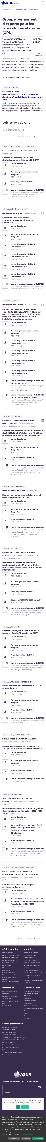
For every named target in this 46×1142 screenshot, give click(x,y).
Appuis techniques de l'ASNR (33, 1008)
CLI (25, 1011)
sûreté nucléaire (26, 105)
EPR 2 (26, 967)
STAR (23, 735)
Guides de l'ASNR (8, 962)
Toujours (25, 1107)
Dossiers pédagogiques (9, 991)
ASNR (17, 91)
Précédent (23, 136)
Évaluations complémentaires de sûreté (33, 981)
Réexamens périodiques (32, 962)
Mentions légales (26, 1134)
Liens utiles (27, 1018)
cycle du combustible (19, 70)
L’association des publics (10, 957)
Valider (8, 1092)
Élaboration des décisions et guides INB (11, 978)
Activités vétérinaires (9, 1034)
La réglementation (8, 952)
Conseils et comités (30, 1005)
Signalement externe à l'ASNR (12, 1052)
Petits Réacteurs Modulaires (33, 965)
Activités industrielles (9, 1032)
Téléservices (6, 1050)
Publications (6, 993)
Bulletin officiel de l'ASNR (10, 955)
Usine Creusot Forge (30, 978)
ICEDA (28, 867)
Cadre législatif (7, 965)
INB (28, 682)
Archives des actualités (9, 996)
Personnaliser (14, 1138)
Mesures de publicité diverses (11, 975)
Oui (18, 1107)
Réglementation (10, 949)
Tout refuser (25, 1138)
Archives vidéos (7, 998)
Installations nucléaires (9, 1027)
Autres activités (32, 988)
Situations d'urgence (30, 1000)
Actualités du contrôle (31, 952)
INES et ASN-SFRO (30, 960)
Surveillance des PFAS (31, 970)
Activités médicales (8, 1029)
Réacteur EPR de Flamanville (33, 973)
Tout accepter (38, 1138)
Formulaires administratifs (10, 1047)
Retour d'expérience (8, 1042)
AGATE (23, 682)
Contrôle (28, 949)
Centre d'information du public (10, 1002)
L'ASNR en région (30, 955)
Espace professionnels (13, 1024)
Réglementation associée (10, 981)
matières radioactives (15, 67)
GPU (5, 53)
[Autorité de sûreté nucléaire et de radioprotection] (9, 3)
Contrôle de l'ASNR (30, 957)
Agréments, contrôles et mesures (13, 1039)
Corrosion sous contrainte (32, 975)
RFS (3, 967)
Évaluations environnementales (8, 971)
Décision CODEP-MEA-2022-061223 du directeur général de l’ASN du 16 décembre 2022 (22, 97)
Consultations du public (9, 960)
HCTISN (26, 1013)
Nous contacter (7, 1005)
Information (8, 988)
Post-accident (28, 1003)
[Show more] (43, 213)
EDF (32, 867)
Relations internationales (32, 991)
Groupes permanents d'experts (31, 994)
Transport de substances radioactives (13, 1037)
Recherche (27, 998)
